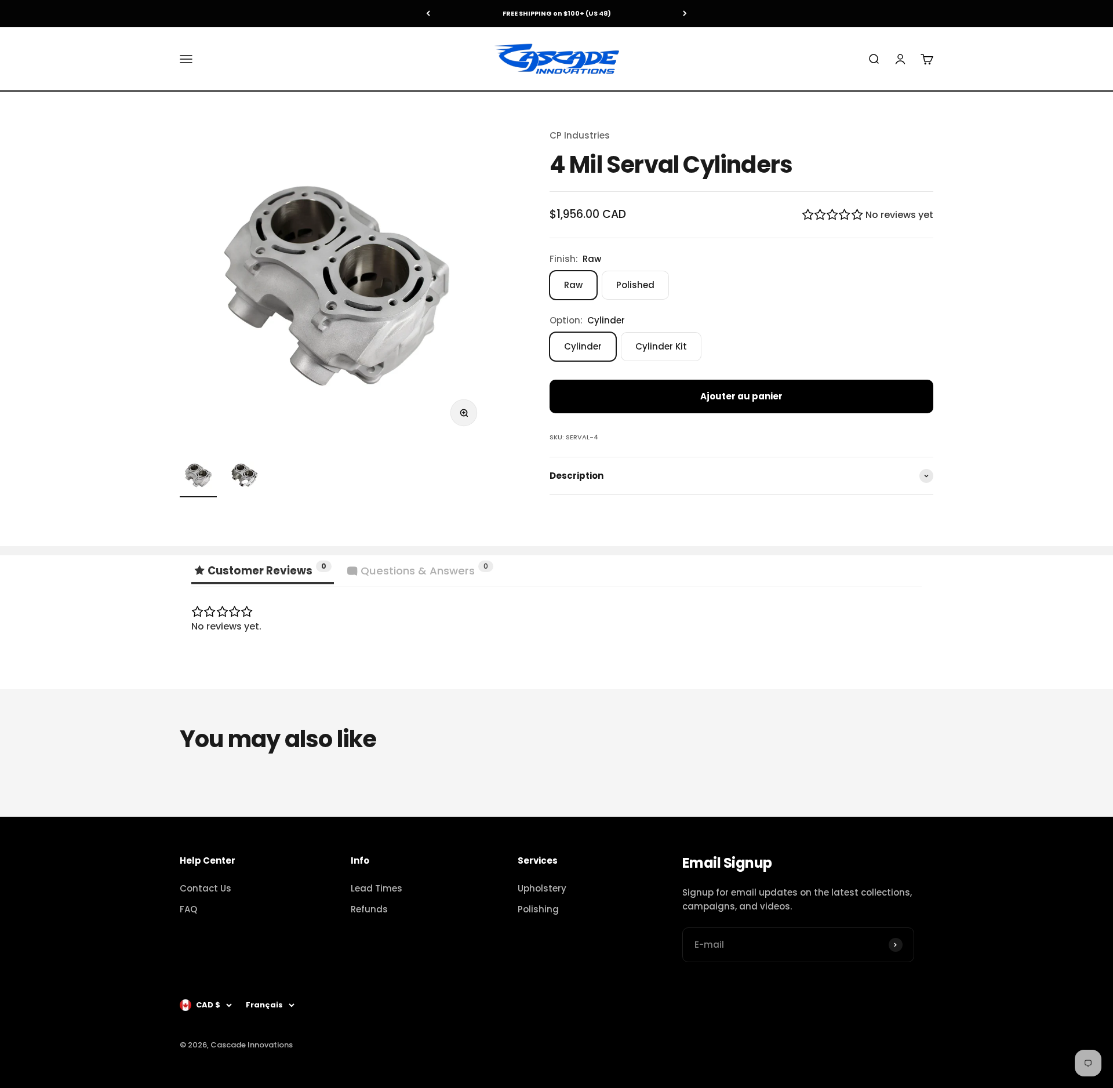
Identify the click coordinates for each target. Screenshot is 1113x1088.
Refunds (369, 909)
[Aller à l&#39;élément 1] (198, 477)
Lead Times (376, 888)
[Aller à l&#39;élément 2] (244, 477)
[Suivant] (685, 13)
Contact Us (205, 888)
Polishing (538, 909)
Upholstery (542, 888)
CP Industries (580, 135)
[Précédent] (428, 13)
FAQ (188, 909)
